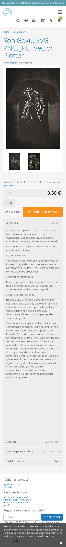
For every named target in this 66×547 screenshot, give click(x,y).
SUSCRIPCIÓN (52, 517)
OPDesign (12, 62)
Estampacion (19, 31)
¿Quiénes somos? (12, 484)
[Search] (18, 21)
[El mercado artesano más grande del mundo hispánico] (8, 12)
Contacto (7, 487)
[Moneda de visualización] (51, 21)
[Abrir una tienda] (42, 21)
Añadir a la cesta (42, 211)
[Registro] (34, 21)
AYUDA (6, 505)
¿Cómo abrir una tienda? (15, 497)
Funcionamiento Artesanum (17, 499)
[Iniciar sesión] (26, 21)
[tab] (33, 223)
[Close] (61, 542)
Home (6, 31)
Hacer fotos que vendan (15, 502)
